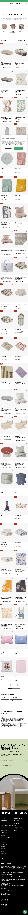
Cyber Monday (4, 856)
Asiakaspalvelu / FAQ (5, 820)
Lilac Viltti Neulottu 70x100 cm (20, 383)
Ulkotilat (16, 830)
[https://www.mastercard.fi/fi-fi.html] (6, 905)
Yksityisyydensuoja (5, 830)
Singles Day (3, 853)
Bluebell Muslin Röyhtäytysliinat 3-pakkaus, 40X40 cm (6, 118)
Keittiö (15, 828)
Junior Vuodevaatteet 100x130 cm (6, 251)
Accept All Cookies (19, 148)
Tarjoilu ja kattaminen (19, 823)
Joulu (2, 858)
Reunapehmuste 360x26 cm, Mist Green (6, 491)
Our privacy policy (8, 144)
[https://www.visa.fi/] (2, 904)
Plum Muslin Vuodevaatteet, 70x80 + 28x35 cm (20, 278)
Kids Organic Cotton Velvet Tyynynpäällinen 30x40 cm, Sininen (20, 652)
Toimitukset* (4, 823)
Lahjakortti (3, 835)
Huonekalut (16, 820)
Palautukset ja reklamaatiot (7, 825)
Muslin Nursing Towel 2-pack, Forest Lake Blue (20, 491)
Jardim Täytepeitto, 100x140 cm (20, 544)
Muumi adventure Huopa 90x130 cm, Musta (5, 224)
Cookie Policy (4, 832)
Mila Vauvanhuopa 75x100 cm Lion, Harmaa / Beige (20, 598)
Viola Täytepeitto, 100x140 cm (6, 570)
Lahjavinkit (3, 848)
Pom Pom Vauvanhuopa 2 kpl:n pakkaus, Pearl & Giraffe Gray (6, 278)
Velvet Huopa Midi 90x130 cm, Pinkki (20, 170)
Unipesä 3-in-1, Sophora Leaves (19, 64)
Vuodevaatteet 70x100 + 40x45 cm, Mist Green (19, 464)
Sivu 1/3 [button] (13, 685)
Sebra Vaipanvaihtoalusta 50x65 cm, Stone (6, 410)
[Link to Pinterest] (2, 900)
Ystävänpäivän (4, 844)
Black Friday (3, 855)
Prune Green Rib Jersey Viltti (6, 357)
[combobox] (21, 36)
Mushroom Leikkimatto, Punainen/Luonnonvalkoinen (6, 464)
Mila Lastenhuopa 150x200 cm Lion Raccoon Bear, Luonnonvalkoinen (6, 625)
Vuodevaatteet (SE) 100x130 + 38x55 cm (20, 410)
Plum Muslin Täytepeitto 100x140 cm (5, 331)
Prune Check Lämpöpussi (19, 331)
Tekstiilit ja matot (18, 827)
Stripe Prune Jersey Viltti (5, 383)
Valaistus (16, 825)
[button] (24, 3)
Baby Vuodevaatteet (19, 223)
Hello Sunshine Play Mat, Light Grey (6, 170)
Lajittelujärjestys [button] (20, 36)
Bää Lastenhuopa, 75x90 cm (20, 250)
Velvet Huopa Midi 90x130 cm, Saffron (20, 197)
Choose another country (6, 874)
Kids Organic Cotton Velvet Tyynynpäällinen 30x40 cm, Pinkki (6, 652)
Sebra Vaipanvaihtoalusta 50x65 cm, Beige (6, 91)
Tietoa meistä (4, 827)
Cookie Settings (8, 148)
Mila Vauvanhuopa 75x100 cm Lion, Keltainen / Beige (6, 598)
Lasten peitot (4, 31)
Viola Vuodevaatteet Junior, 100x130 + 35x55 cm (6, 544)
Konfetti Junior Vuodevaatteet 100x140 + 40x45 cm (20, 437)
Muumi (2, 851)
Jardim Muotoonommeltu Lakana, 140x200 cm (20, 571)
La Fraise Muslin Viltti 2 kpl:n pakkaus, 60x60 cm (20, 91)
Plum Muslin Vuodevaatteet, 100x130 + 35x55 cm (6, 305)
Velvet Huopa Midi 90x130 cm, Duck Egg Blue (6, 197)
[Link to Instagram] (8, 900)
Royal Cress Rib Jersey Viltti (20, 357)
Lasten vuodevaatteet (13, 32)
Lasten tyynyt (21, 31)
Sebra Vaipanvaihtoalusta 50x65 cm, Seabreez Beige (6, 64)
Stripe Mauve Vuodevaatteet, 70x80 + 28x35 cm (20, 305)
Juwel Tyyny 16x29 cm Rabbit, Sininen (20, 625)
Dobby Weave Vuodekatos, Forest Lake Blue (6, 517)
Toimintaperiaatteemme (6, 828)
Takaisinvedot (4, 839)
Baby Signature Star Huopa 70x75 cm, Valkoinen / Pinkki (20, 678)
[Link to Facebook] (5, 900)
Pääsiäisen (3, 846)
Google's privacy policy (17, 144)
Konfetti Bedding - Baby (5, 436)
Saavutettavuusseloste (6, 837)
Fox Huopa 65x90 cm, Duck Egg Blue (20, 118)
